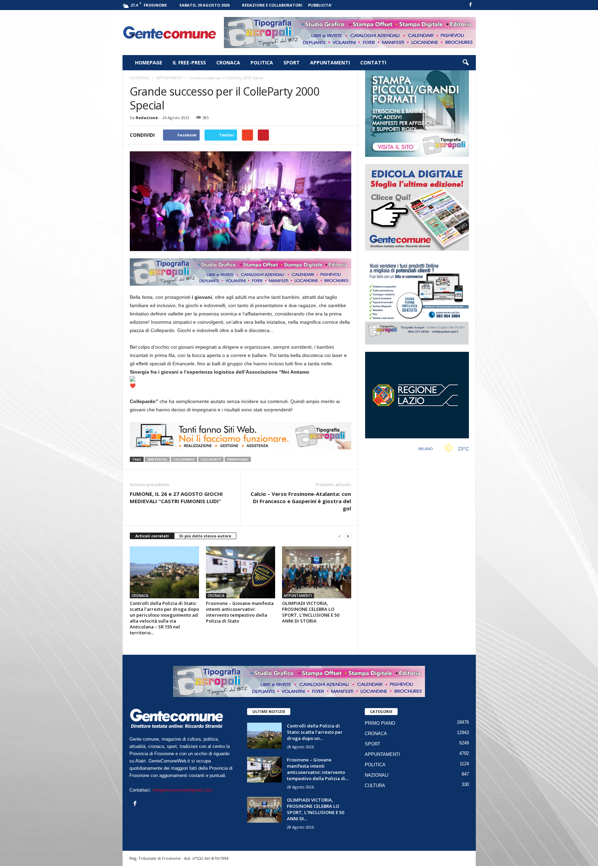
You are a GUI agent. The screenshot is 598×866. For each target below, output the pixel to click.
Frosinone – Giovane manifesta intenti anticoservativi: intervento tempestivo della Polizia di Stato (240, 612)
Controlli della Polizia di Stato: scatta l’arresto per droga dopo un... (315, 732)
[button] (465, 62)
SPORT (291, 62)
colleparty (211, 459)
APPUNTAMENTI (330, 62)
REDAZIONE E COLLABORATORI (272, 5)
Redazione (147, 117)
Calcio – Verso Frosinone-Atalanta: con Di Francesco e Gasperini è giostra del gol (301, 501)
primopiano (237, 459)
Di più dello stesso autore (205, 535)
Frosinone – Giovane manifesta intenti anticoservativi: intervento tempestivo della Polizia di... (317, 769)
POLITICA (262, 62)
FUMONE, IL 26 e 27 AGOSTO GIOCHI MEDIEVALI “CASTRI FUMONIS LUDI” (176, 497)
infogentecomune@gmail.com (182, 790)
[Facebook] (470, 5)
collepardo (184, 459)
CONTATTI (373, 62)
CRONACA (228, 62)
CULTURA (375, 785)
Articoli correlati (152, 535)
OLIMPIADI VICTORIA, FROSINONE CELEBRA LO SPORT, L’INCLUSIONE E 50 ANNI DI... (315, 809)
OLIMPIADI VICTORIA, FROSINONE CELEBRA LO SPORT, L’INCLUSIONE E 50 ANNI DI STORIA (310, 612)
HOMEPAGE (148, 62)
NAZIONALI (377, 775)
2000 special (157, 459)
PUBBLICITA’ (320, 5)
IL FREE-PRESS (189, 62)
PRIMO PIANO (380, 723)
